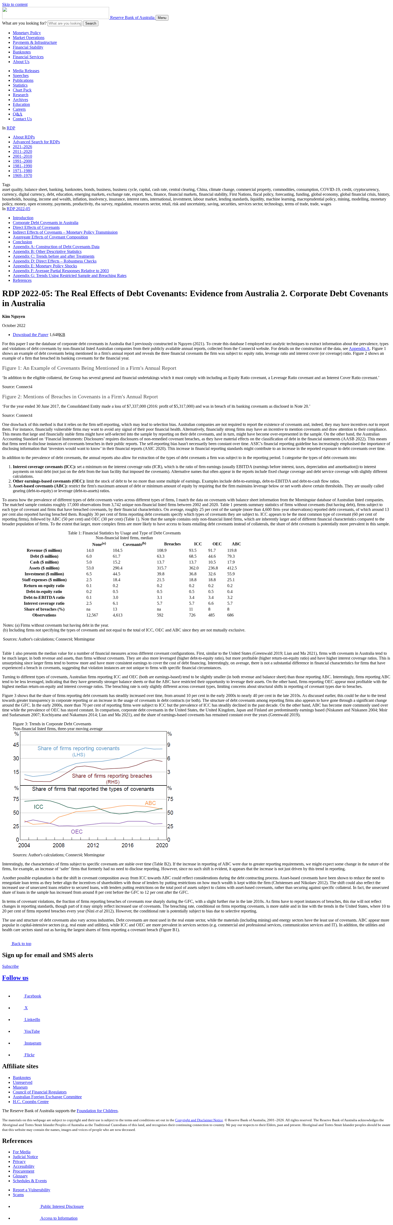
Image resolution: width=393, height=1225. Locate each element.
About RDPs (24, 137)
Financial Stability (28, 47)
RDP (11, 128)
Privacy (19, 1161)
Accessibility (23, 1166)
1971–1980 (22, 170)
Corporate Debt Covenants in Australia (45, 222)
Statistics (20, 85)
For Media (21, 1152)
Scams (18, 1194)
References (22, 280)
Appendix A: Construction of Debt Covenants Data (56, 246)
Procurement (23, 1171)
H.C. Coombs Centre (31, 1101)
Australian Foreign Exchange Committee (47, 1097)
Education (21, 104)
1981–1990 (22, 166)
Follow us (15, 977)
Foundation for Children (97, 1110)
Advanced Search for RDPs (36, 142)
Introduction (23, 217)
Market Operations (28, 37)
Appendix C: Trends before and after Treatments (53, 256)
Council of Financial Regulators (40, 1092)
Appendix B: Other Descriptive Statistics (47, 251)
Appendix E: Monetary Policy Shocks (45, 266)
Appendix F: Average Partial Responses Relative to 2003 (61, 270)
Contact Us (22, 119)
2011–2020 (22, 151)
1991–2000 (22, 161)
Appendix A (359, 348)
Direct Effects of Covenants (36, 227)
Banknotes (22, 52)
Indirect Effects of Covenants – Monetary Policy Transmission (65, 232)
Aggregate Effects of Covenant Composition (50, 237)
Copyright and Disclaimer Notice (199, 1120)
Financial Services (28, 57)
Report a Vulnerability (31, 1190)
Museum (20, 1087)
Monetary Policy (27, 32)
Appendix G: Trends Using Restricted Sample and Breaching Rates (69, 275)
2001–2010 (22, 156)
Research (20, 95)
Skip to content (15, 4)
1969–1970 (22, 175)
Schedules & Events (30, 1180)
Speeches (21, 75)
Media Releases (26, 70)
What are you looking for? (24, 23)
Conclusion (22, 242)
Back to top (21, 943)
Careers (19, 109)
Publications (23, 80)
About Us (21, 61)
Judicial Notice (25, 1156)
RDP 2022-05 (18, 208)
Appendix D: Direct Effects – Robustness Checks (55, 261)
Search (90, 23)
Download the (30, 334)
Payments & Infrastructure (35, 42)
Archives (20, 99)
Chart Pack (22, 90)
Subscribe (10, 966)
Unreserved (22, 1082)
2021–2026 (22, 146)
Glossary (20, 1176)
